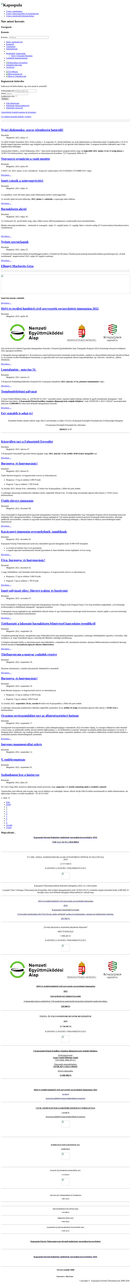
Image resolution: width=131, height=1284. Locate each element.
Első (8, 802)
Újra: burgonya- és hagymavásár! (23, 560)
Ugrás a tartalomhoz (14, 11)
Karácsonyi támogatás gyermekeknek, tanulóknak (34, 531)
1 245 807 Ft (65, 1112)
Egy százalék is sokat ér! (17, 413)
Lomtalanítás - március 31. (18, 369)
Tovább (9, 825)
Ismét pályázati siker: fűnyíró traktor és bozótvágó (34, 590)
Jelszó (3, 93)
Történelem (10, 46)
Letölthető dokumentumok (17, 58)
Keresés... (5, 37)
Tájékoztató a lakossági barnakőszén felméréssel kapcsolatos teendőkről (48, 623)
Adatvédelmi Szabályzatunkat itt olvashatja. (18, 112)
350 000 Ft (65, 1006)
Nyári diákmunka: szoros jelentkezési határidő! (32, 130)
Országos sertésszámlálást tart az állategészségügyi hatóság (40, 715)
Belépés (5, 99)
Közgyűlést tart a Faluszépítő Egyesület (27, 441)
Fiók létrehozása (12, 103)
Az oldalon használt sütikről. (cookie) (16, 117)
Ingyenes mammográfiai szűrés (21, 744)
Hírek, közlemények (14, 42)
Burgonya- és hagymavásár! (19, 463)
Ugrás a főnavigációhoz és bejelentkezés (22, 14)
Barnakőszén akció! (14, 209)
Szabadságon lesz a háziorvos (20, 774)
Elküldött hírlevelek (14, 65)
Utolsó (9, 827)
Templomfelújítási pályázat (19, 391)
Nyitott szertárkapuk (15, 241)
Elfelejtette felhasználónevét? (18, 106)
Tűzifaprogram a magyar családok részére (29, 654)
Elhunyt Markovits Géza (17, 266)
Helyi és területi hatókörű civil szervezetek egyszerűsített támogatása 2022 (50, 308)
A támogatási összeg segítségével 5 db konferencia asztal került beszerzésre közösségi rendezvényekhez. (66, 1001)
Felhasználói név (8, 91)
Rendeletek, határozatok (16, 53)
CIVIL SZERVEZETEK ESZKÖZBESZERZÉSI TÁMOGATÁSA (65, 1108)
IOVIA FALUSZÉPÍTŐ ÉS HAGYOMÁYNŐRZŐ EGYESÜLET (65, 1117)
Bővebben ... (6, 175)
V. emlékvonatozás (13, 759)
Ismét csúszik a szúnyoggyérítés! (22, 180)
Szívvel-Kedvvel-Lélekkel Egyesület (65, 996)
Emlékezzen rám (7, 96)
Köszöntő (10, 44)
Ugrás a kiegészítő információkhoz (20, 16)
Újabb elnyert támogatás (17, 500)
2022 (65, 991)
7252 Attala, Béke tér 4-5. (65, 1060)
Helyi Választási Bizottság (21, 56)
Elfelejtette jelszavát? (14, 108)
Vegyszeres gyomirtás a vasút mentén (25, 158)
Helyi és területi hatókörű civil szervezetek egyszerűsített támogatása (65, 986)
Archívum (10, 67)
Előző (8, 804)
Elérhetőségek (12, 49)
